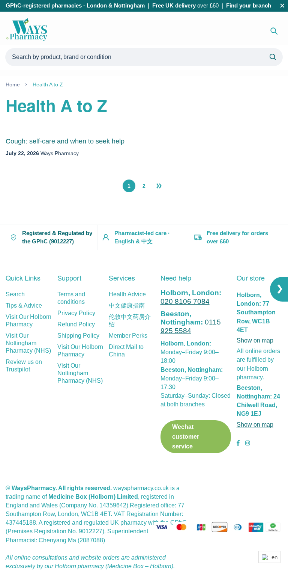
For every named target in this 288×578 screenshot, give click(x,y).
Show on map (255, 340)
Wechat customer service (185, 437)
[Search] (274, 31)
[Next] (159, 186)
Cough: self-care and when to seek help (65, 141)
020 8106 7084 (185, 301)
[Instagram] (247, 444)
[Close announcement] (282, 5)
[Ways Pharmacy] (28, 31)
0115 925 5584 (190, 326)
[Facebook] (238, 444)
